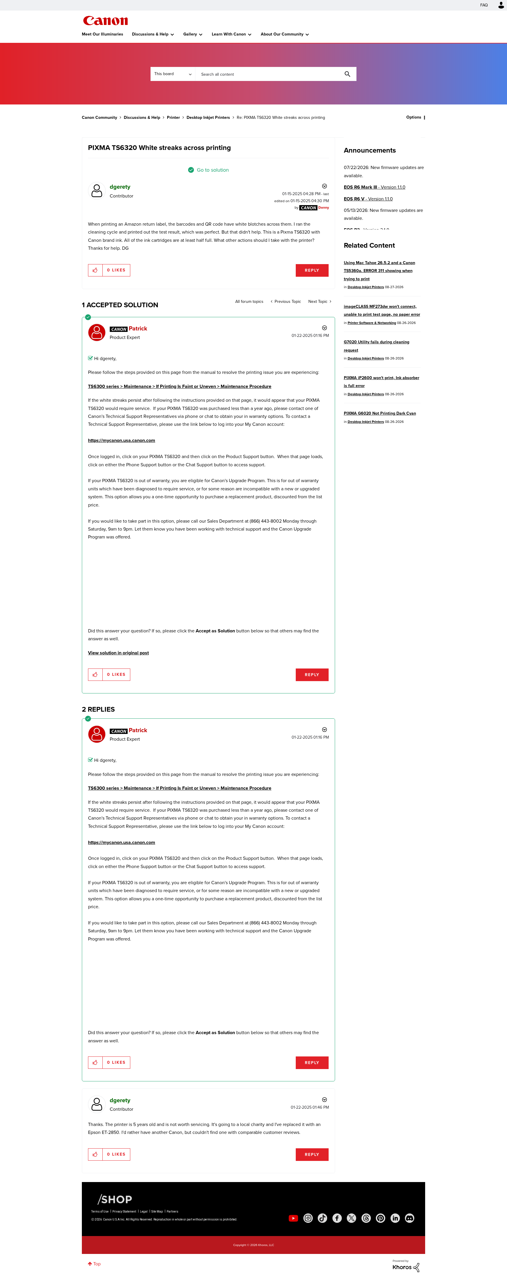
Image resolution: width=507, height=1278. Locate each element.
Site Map (157, 1211)
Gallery (190, 34)
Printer (173, 117)
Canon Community (105, 21)
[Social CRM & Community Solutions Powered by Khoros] (406, 1265)
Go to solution (213, 170)
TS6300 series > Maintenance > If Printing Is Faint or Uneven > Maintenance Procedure (179, 386)
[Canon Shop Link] (111, 1199)
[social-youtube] (293, 1218)
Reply (312, 270)
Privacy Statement (124, 1211)
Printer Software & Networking (372, 322)
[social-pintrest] (380, 1218)
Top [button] (97, 1263)
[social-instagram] (308, 1218)
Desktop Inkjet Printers (208, 117)
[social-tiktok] (322, 1218)
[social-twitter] (351, 1218)
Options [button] (413, 117)
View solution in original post (118, 652)
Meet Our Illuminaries (102, 34)
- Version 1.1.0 (374, 187)
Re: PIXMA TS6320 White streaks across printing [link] (281, 117)
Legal (144, 1211)
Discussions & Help (150, 34)
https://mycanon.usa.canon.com (121, 440)
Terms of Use (100, 1211)
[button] (95, 270)
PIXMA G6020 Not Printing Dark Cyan (380, 413)
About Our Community (282, 34)
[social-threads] (366, 1218)
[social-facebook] (337, 1218)
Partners (172, 1211)
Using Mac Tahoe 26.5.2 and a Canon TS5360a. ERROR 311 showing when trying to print (379, 271)
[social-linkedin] (395, 1218)
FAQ (484, 5)
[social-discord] (409, 1218)
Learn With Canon (229, 34)
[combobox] (275, 74)
